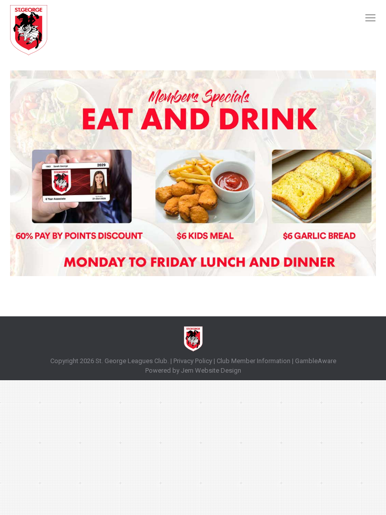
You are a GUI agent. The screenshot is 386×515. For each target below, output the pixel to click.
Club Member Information (253, 361)
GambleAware (315, 361)
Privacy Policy (192, 361)
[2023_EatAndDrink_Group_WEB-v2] (193, 173)
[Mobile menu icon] (370, 18)
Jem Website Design (211, 370)
